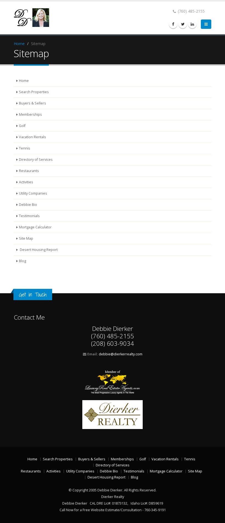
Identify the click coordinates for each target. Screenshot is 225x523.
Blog (22, 261)
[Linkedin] (192, 24)
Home (19, 43)
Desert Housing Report (38, 249)
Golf (22, 125)
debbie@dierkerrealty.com (120, 354)
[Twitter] (183, 24)
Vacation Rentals (32, 137)
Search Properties (34, 92)
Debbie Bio (28, 204)
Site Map (26, 238)
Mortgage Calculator (35, 227)
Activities (26, 182)
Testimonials (29, 216)
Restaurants (29, 170)
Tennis (24, 148)
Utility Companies (33, 193)
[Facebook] (173, 24)
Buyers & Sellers (32, 103)
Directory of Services (36, 159)
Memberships (30, 114)
